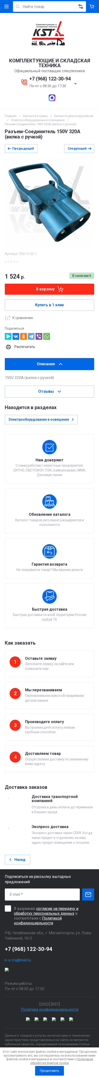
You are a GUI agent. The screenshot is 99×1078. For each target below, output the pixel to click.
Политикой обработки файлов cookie (61, 1061)
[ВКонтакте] (15, 336)
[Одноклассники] (23, 336)
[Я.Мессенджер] (8, 336)
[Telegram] (31, 336)
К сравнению (22, 318)
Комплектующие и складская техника (49, 63)
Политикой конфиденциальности (38, 920)
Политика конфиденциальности (49, 1009)
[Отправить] (88, 895)
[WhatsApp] (46, 336)
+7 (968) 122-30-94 (50, 79)
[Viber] (39, 336)
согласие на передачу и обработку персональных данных (46, 911)
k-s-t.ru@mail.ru (18, 960)
